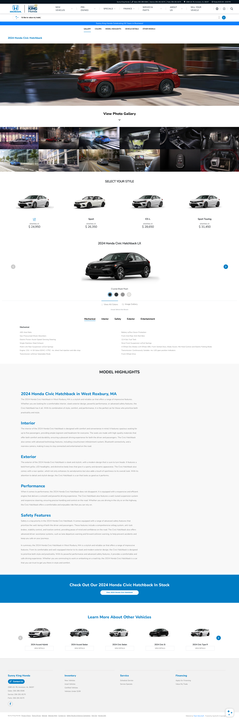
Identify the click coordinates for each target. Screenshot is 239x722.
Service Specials (126, 684)
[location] (184, 2)
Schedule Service (126, 680)
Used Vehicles (70, 684)
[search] (232, 9)
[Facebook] (10, 703)
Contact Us (17, 681)
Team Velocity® (199, 716)
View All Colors (110, 304)
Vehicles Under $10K (73, 691)
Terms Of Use (36, 716)
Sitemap (44, 716)
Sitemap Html (52, 716)
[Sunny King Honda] (29, 8)
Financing (181, 675)
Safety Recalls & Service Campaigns (78, 716)
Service (124, 675)
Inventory (70, 675)
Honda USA (102, 716)
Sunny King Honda (14, 716)
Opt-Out (94, 716)
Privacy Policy (26, 716)
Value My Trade (182, 684)
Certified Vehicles (71, 687)
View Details (39, 648)
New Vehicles (70, 680)
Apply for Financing (183, 680)
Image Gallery (131, 304)
